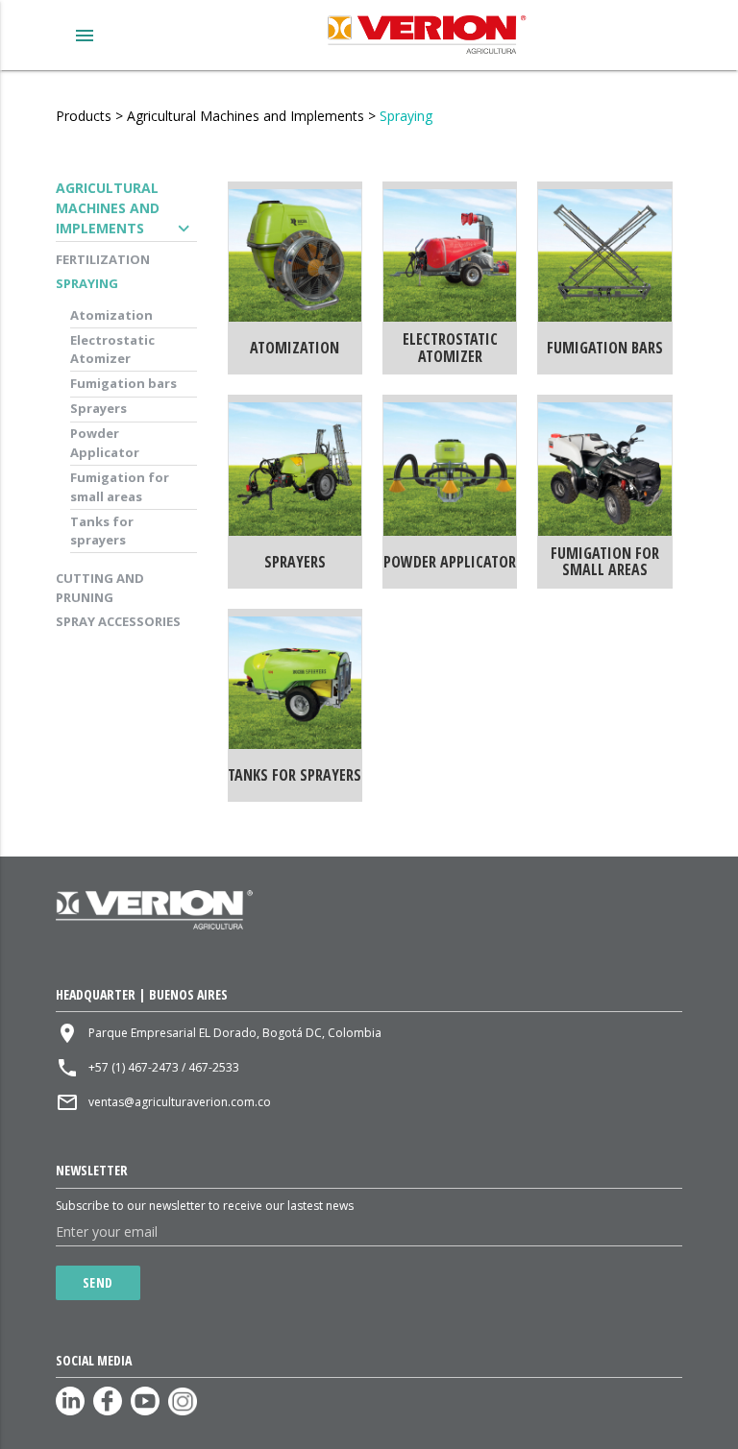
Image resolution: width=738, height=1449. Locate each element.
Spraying (406, 116)
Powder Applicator (104, 442)
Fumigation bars (123, 383)
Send (98, 1282)
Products (83, 116)
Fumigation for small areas (119, 487)
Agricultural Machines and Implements (245, 116)
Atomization (111, 315)
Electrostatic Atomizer (112, 349)
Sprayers (98, 408)
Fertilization (103, 259)
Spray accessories (118, 621)
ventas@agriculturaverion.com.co (179, 1102)
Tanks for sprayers (102, 531)
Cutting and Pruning (100, 587)
